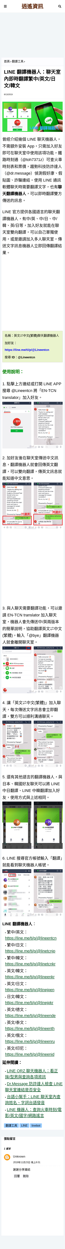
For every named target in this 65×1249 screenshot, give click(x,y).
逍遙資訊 (32, 6)
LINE (24, 1125)
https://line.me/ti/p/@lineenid (29, 1054)
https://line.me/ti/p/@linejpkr (29, 1002)
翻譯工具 (17, 61)
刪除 (26, 1176)
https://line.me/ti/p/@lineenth (30, 1028)
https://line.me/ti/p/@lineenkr (30, 977)
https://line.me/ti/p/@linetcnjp (30, 951)
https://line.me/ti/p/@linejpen (29, 989)
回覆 (17, 1176)
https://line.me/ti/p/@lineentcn (31, 938)
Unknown (19, 1156)
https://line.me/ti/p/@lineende (30, 1015)
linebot (36, 1125)
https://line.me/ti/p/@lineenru (30, 1041)
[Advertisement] (32, 36)
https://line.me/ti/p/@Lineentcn (27, 350)
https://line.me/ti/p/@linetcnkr (30, 964)
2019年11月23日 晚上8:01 (26, 1162)
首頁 (7, 61)
